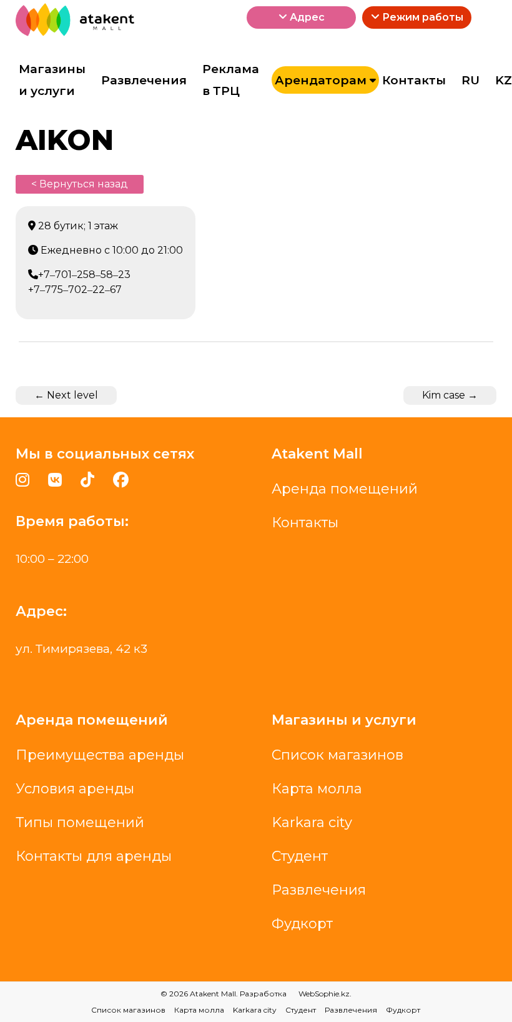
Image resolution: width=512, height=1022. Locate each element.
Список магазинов (337, 755)
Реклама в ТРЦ (230, 80)
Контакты (414, 80)
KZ (503, 80)
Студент (300, 856)
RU (470, 80)
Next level (66, 395)
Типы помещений (80, 822)
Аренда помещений (345, 488)
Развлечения (144, 80)
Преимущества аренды (100, 755)
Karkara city (312, 822)
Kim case (450, 395)
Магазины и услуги (52, 80)
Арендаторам (321, 80)
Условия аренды (75, 788)
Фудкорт (302, 923)
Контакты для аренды (94, 856)
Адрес (306, 17)
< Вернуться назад (79, 184)
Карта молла (317, 788)
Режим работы (421, 17)
